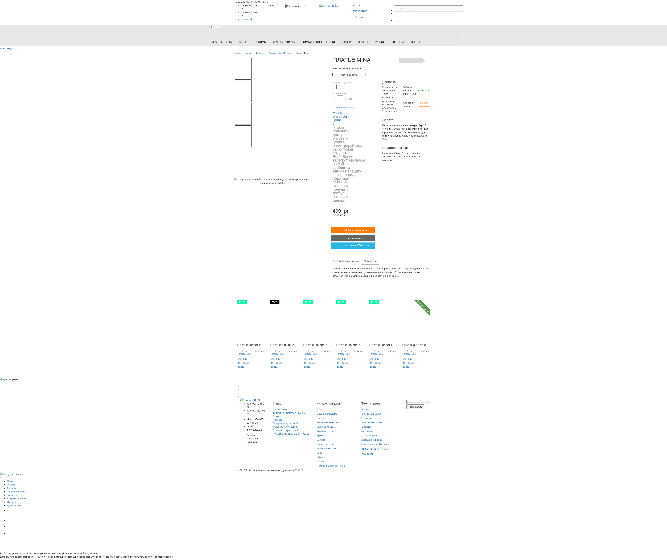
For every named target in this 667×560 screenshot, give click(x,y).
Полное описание (346, 261)
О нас (10, 481)
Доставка (366, 418)
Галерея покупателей (285, 423)
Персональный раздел (374, 451)
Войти (356, 5)
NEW (319, 409)
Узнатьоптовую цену (245, 352)
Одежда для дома (327, 413)
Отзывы (359, 17)
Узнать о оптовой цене (344, 107)
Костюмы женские (328, 422)
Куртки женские (326, 448)
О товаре (370, 261)
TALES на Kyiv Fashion (285, 426)
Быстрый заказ (354, 238)
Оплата (365, 409)
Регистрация (360, 10)
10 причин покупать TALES (289, 412)
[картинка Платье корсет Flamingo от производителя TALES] (383, 320)
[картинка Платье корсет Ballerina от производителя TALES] (251, 320)
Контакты (366, 431)
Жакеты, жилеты (326, 426)
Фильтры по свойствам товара (291, 433)
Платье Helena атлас (318, 344)
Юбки (320, 457)
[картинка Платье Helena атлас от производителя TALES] (317, 320)
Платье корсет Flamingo (386, 344)
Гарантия (366, 426)
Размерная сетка (348, 74)
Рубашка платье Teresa (419, 344)
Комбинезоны (325, 431)
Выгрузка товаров (371, 439)
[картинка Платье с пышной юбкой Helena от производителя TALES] (284, 320)
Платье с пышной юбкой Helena (293, 344)
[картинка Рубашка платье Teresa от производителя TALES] (416, 320)
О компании (280, 409)
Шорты (321, 461)
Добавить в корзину (356, 230)
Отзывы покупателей (285, 430)
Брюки (321, 435)
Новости (278, 419)
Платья (321, 418)
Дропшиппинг (369, 435)
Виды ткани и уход (372, 422)
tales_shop (249, 19)
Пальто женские (326, 444)
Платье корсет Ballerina (254, 344)
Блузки (321, 439)
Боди (320, 452)
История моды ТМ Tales (331, 465)
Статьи (277, 416)
